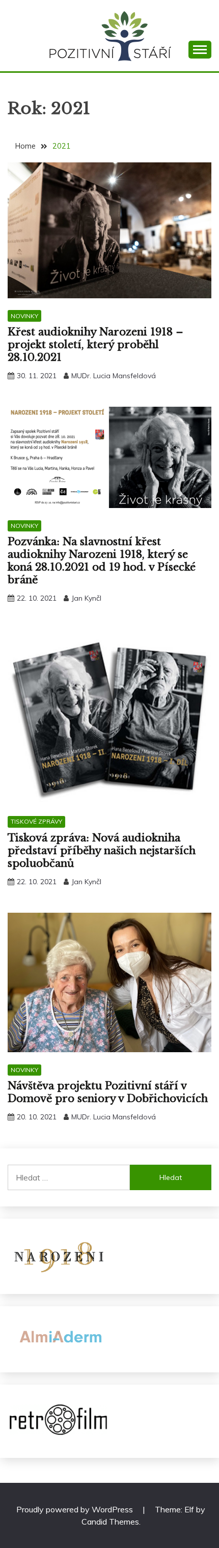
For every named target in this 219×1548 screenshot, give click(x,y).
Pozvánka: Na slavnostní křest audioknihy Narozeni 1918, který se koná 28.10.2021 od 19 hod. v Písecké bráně (102, 561)
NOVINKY (24, 316)
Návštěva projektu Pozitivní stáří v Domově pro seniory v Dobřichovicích (108, 1092)
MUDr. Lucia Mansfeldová (113, 375)
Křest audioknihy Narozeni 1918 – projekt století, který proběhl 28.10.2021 (95, 344)
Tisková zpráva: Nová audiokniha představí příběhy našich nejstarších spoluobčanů (102, 850)
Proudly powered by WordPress (75, 1509)
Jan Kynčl (86, 598)
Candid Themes (110, 1521)
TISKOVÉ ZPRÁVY (36, 821)
